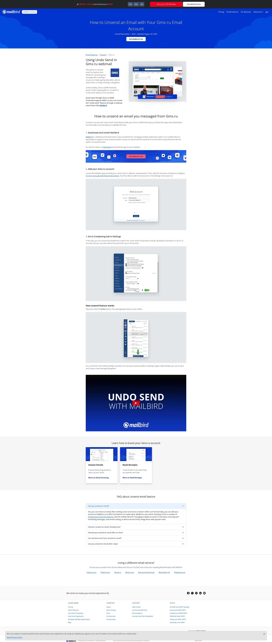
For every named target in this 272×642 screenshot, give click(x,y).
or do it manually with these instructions (102, 176)
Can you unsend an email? (98, 506)
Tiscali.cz (117, 572)
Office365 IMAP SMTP (177, 616)
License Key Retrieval (139, 610)
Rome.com (129, 572)
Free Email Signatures (76, 616)
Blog (69, 622)
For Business (246, 12)
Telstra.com (105, 572)
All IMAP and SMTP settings (179, 607)
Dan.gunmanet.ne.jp (146, 572)
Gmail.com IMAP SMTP (178, 610)
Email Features (232, 12)
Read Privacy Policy (14, 637)
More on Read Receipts (132, 477)
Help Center (136, 607)
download (107, 147)
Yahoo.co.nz (91, 572)
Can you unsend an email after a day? (103, 544)
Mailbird (103, 105)
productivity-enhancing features (101, 517)
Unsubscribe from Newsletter (142, 616)
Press (108, 613)
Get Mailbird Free (136, 39)
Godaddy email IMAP (177, 622)
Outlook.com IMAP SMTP (178, 613)
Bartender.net (164, 572)
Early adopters (137, 613)
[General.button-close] (264, 634)
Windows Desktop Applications (79, 619)
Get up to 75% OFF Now (166, 4)
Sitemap (131, 640)
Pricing (221, 12)
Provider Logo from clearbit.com (141, 640)
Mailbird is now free (29, 12)
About (108, 607)
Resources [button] (258, 12)
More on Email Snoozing (98, 477)
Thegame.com (179, 572)
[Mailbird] (11, 12)
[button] (267, 12)
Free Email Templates (75, 613)
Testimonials (110, 619)
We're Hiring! (111, 610)
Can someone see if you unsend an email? (104, 538)
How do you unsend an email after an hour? (105, 532)
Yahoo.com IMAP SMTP (178, 619)
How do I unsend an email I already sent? (104, 527)
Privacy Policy (125, 640)
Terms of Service (117, 640)
